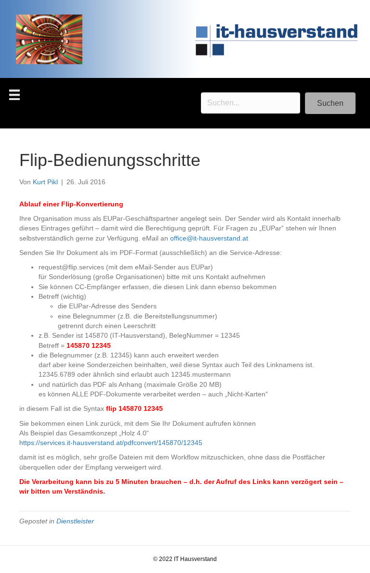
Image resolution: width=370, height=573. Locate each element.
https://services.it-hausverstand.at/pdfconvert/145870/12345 (110, 442)
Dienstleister (75, 521)
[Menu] (14, 95)
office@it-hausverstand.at (209, 238)
